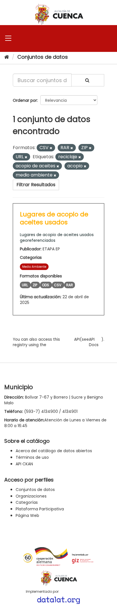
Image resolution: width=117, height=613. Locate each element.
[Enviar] (87, 80)
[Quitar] (51, 148)
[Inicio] (6, 56)
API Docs (94, 342)
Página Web (27, 515)
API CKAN (24, 464)
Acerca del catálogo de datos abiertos (54, 451)
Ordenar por (25, 100)
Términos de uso (32, 457)
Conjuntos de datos (42, 56)
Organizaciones (31, 496)
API (77, 339)
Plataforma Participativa (40, 509)
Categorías (27, 502)
